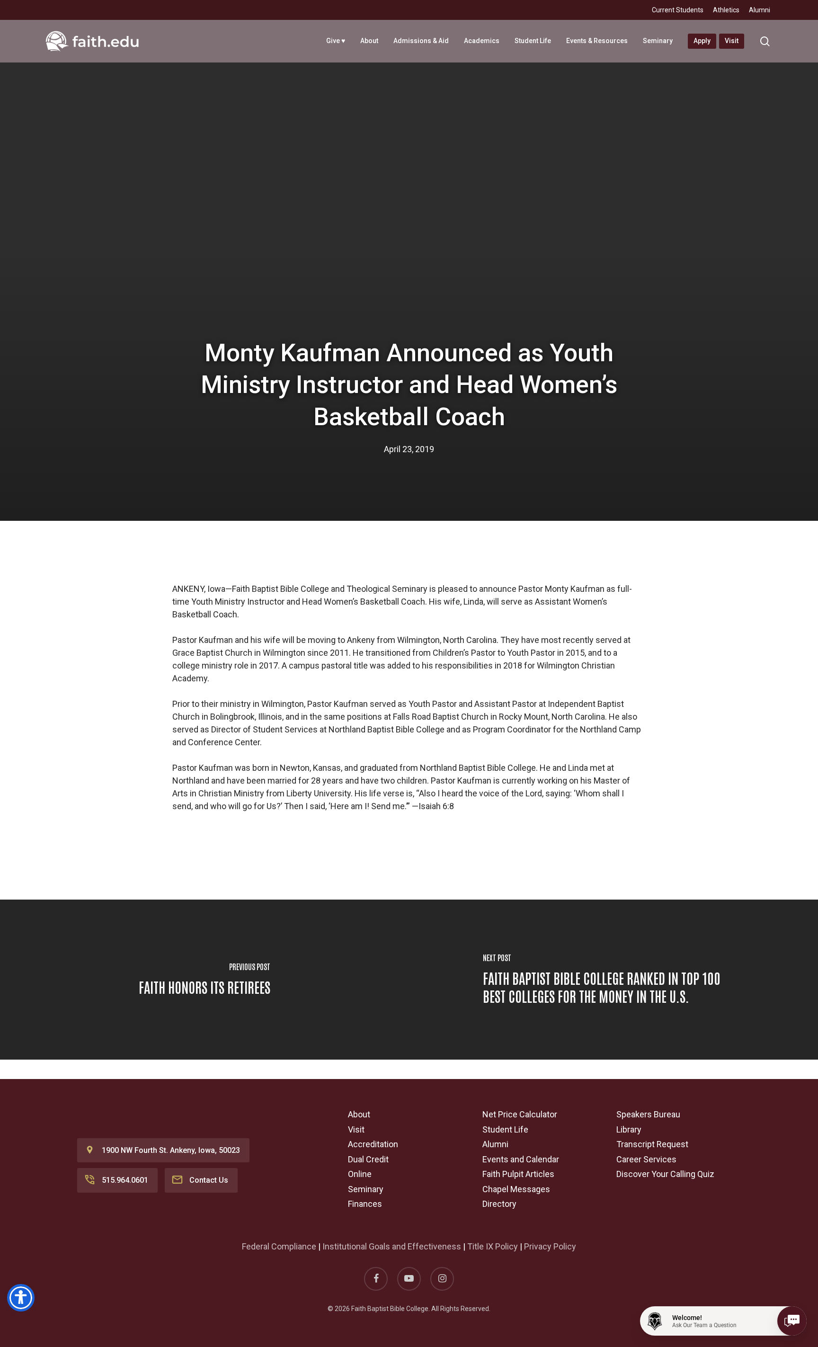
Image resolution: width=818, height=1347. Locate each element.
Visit (356, 1129)
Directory (499, 1204)
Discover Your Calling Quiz (665, 1174)
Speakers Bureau (648, 1114)
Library (628, 1129)
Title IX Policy (492, 1246)
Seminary (365, 1189)
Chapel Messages (516, 1189)
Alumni (495, 1144)
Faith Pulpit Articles (518, 1174)
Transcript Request (652, 1144)
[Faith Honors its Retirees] (204, 980)
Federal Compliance (279, 1246)
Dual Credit (368, 1159)
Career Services (646, 1159)
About (359, 1114)
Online (360, 1174)
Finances (365, 1204)
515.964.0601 (125, 1180)
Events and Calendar (520, 1159)
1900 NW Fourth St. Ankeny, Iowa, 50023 (171, 1150)
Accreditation (373, 1144)
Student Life (505, 1129)
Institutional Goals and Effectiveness (391, 1246)
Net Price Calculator (519, 1114)
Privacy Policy (550, 1246)
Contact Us (208, 1180)
